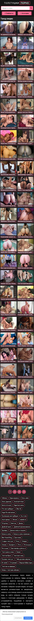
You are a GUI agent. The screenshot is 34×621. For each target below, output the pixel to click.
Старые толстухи (7, 541)
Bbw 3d (19, 509)
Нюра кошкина (14, 498)
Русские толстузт (8, 559)
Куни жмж (18, 537)
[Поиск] (31, 8)
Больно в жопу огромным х (22, 534)
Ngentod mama (19, 505)
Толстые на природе (8, 566)
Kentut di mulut (7, 505)
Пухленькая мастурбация (10, 516)
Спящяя (24, 541)
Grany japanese (6, 501)
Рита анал (5, 548)
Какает (19, 552)
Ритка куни (27, 545)
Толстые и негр (18, 555)
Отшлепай (13, 563)
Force (17, 541)
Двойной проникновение (22, 527)
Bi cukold (4, 563)
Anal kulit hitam (19, 501)
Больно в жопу (6, 534)
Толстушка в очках (8, 552)
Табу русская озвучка (23, 559)
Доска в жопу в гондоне (18, 530)
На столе (24, 516)
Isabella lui (23, 519)
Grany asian (25, 498)
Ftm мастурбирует (8, 509)
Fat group (5, 523)
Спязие (4, 545)
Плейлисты (9, 13)
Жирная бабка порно (26, 563)
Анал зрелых (6, 519)
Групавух (5, 530)
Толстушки (16, 3)
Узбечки (4, 498)
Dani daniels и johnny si (18, 548)
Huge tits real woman (8, 512)
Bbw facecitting (7, 537)
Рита (19, 545)
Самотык (13, 523)
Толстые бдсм (6, 555)
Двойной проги (6, 527)
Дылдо (21, 523)
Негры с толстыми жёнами (10, 570)
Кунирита (12, 545)
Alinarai (15, 519)
